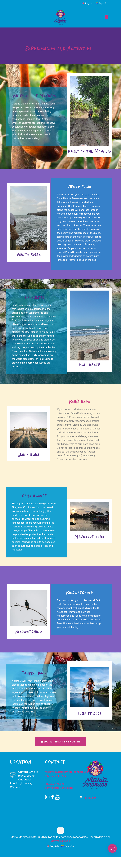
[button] (11, 430)
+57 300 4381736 (55, 775)
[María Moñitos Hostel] (60, 17)
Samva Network (60, 841)
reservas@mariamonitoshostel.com (68, 772)
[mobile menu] (106, 17)
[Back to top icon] (60, 830)
